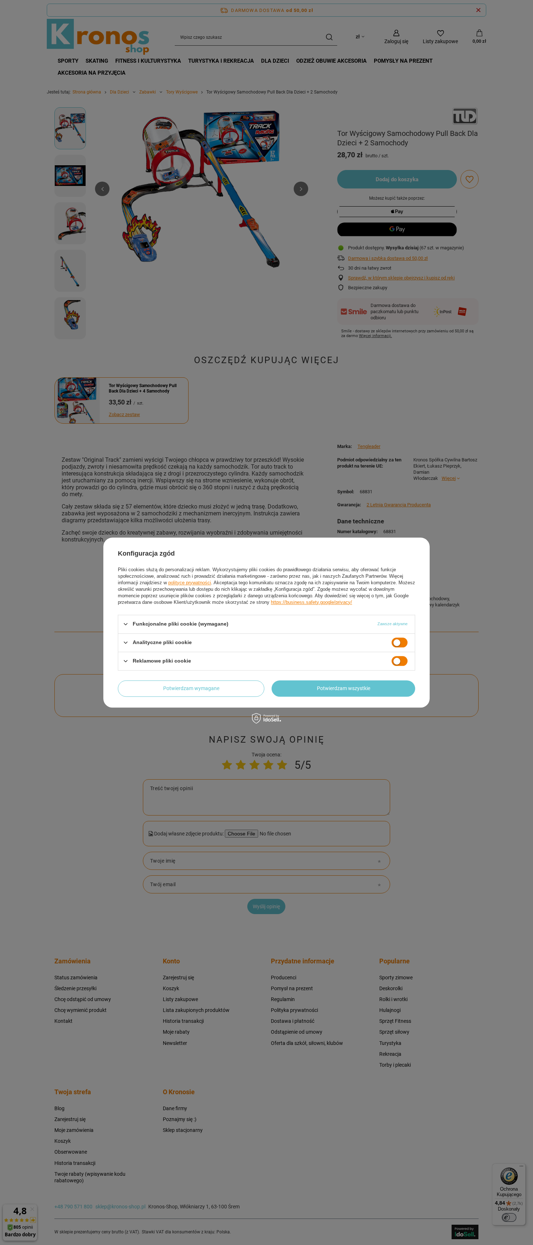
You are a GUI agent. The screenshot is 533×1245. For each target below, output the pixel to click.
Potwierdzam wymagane (191, 688)
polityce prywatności (189, 582)
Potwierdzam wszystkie (343, 688)
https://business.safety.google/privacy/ (311, 602)
